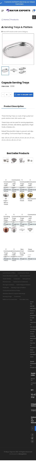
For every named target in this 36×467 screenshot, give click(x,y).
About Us (33, 379)
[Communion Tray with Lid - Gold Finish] (30, 195)
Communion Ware (23, 273)
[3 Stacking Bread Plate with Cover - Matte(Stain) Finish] (6, 195)
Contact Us (33, 383)
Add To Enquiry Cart (24, 95)
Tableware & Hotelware (20, 282)
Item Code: (5, 86)
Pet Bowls (6, 288)
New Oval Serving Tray (22, 252)
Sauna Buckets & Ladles (10, 276)
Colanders (17, 279)
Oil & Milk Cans (24, 299)
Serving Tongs (7, 296)
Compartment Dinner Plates (11, 290)
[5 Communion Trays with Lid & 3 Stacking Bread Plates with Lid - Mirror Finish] (22, 160)
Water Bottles (7, 279)
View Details (6, 175)
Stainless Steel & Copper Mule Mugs (14, 293)
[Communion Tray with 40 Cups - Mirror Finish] (14, 160)
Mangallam (23, 454)
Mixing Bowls (26, 279)
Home (6, 19)
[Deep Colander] (30, 230)
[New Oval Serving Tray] (22, 230)
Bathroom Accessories (10, 299)
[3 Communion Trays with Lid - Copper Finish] (6, 230)
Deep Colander (31, 250)
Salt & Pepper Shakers (23, 285)
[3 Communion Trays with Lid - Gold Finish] (22, 195)
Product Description (14, 106)
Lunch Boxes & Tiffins (9, 273)
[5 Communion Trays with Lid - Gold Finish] (14, 195)
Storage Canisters (8, 285)
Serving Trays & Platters (18, 288)
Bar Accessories (25, 276)
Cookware (17, 296)
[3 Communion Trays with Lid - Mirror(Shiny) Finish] (14, 230)
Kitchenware (7, 282)
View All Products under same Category (15, 32)
